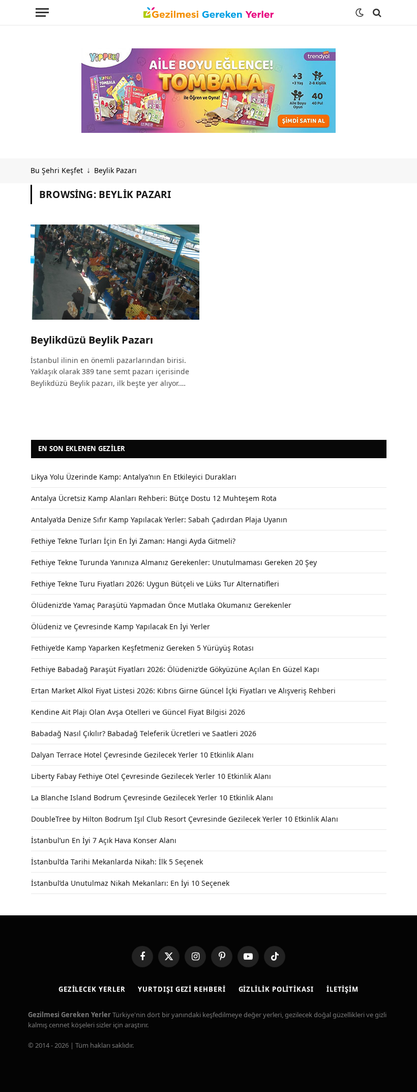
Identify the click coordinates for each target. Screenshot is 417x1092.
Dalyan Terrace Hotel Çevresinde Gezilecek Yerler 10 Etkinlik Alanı (142, 755)
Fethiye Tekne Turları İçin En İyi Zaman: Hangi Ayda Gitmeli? (133, 541)
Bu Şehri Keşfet (57, 170)
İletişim (342, 989)
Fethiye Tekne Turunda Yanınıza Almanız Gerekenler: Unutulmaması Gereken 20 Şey (174, 562)
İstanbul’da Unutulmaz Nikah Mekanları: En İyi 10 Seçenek (130, 883)
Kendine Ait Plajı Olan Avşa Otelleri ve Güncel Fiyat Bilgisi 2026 (138, 712)
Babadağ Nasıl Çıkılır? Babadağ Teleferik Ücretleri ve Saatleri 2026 (143, 733)
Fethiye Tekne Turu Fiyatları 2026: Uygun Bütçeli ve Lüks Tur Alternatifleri (155, 584)
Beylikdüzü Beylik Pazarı (92, 340)
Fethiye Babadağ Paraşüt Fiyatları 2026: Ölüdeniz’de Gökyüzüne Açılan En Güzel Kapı (175, 669)
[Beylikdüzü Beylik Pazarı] (115, 272)
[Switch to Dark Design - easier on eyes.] (359, 12)
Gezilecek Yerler (92, 989)
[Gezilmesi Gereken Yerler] (208, 12)
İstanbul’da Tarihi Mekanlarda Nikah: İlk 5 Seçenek (117, 861)
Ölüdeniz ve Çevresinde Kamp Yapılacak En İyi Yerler (120, 626)
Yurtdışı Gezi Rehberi (181, 989)
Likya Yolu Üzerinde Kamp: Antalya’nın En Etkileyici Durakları (133, 477)
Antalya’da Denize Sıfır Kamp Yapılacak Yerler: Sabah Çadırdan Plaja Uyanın (159, 519)
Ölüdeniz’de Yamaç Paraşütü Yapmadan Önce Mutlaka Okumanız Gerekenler (161, 605)
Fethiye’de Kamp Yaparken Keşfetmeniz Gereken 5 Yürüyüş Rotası (142, 648)
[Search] (376, 12)
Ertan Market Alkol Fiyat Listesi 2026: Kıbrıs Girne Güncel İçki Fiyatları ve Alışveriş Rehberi (183, 690)
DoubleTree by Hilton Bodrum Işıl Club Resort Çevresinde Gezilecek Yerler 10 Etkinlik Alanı (184, 819)
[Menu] (42, 12)
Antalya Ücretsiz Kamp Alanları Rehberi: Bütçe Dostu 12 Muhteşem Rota (154, 498)
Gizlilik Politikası (276, 989)
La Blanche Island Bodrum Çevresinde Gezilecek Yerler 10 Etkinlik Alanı (152, 797)
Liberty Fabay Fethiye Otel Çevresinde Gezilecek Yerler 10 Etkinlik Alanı (151, 776)
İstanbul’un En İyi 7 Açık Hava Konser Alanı (103, 840)
